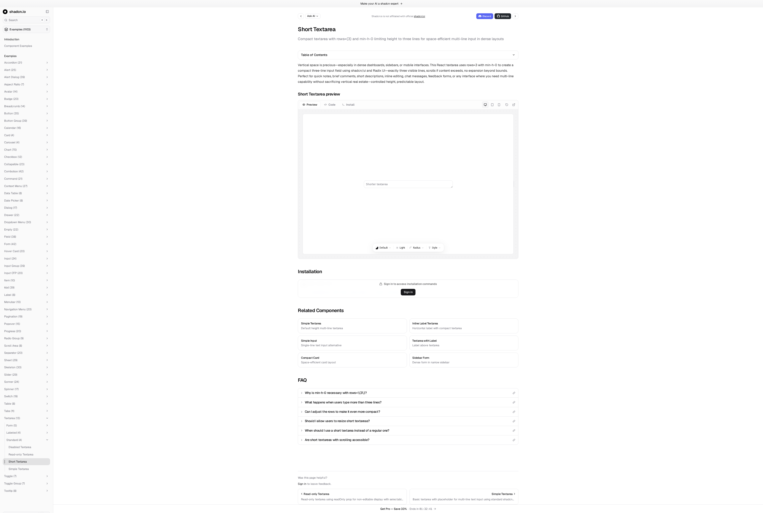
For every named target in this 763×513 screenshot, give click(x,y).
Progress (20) (12, 331)
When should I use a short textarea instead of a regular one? (347, 430)
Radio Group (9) (14, 338)
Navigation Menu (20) (18, 309)
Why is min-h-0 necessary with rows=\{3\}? (336, 393)
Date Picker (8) (13, 200)
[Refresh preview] (507, 104)
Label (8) (9, 295)
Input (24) (10, 258)
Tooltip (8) (10, 491)
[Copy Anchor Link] (343, 94)
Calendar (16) (12, 128)
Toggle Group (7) (14, 483)
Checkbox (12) (13, 157)
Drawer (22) (11, 215)
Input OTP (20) (13, 273)
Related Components (321, 310)
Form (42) (10, 244)
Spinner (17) (11, 389)
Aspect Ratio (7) (14, 84)
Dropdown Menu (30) (17, 222)
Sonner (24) (11, 382)
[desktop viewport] (485, 104)
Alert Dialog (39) (14, 77)
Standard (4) (14, 440)
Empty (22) (11, 229)
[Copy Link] (514, 393)
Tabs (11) (9, 411)
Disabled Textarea (20, 447)
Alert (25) (10, 70)
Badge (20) (11, 99)
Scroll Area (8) (13, 345)
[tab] (309, 104)
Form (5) (11, 425)
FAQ (302, 380)
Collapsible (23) (14, 164)
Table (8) (9, 403)
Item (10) (9, 280)
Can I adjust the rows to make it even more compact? (342, 412)
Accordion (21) (13, 62)
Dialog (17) (10, 207)
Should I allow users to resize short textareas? (337, 421)
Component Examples (18, 46)
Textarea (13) (12, 418)
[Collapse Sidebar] (47, 11)
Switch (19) (11, 396)
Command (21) (13, 178)
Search (28, 20)
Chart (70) (10, 149)
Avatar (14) (10, 91)
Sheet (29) (10, 360)
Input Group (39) (14, 266)
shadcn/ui (419, 16)
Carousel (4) (11, 142)
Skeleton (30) (12, 367)
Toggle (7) (10, 476)
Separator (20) (13, 353)
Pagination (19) (13, 316)
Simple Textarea (19, 469)
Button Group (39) (15, 120)
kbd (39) (9, 287)
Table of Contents (314, 55)
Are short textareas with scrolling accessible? (337, 440)
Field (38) (10, 236)
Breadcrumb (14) (14, 106)
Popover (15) (12, 324)
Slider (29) (10, 374)
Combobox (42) (14, 171)
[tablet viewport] (492, 104)
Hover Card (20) (14, 251)
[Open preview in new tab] (513, 104)
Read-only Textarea (21, 454)
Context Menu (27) (15, 186)
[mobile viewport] (499, 104)
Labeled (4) (13, 432)
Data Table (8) (13, 193)
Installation (310, 271)
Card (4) (9, 135)
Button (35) (11, 113)
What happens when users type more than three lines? (343, 402)
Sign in (408, 292)
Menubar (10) (12, 302)
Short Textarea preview (319, 94)
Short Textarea (18, 461)
